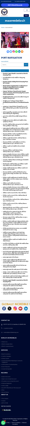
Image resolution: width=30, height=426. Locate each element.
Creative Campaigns (6, 356)
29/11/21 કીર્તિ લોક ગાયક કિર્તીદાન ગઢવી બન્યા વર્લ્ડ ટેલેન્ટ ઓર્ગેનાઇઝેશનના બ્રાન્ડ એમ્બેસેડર (15, 208)
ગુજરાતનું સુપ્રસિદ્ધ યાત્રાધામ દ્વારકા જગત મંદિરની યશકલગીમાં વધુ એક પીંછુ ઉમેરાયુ (15, 112)
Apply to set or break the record (9, 378)
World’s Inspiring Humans (7, 346)
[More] (22, 51)
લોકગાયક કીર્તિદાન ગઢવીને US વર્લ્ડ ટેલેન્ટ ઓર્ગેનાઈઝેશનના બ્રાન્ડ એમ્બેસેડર (13, 150)
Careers (3, 400)
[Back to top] (27, 421)
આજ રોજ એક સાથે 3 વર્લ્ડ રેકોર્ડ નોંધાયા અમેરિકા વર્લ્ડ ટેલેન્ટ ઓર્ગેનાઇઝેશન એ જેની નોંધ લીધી (15, 276)
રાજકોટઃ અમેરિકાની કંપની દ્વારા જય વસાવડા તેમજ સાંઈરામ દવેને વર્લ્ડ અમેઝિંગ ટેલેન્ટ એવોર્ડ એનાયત (15, 248)
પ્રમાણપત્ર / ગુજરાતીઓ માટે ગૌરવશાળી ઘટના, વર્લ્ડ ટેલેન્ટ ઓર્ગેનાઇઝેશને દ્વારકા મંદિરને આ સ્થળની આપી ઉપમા (15, 108)
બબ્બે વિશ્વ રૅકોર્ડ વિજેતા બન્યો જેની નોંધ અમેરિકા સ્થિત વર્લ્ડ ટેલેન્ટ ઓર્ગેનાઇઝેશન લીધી (16, 244)
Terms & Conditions (16, 422)
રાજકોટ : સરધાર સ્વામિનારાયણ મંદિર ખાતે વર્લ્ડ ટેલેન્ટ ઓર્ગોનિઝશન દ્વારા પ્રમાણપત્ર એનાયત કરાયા (15, 272)
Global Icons (4, 341)
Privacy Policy (7, 422)
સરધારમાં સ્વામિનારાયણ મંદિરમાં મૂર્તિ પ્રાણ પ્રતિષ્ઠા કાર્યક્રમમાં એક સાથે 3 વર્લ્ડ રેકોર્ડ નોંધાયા (15, 284)
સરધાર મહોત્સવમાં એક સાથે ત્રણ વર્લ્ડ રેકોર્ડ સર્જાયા (15, 269)
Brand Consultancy (6, 354)
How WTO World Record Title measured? (11, 387)
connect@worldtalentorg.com (10, 332)
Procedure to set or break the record (10, 381)
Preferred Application (7, 383)
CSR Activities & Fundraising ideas (9, 364)
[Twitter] (10, 51)
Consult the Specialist (7, 368)
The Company (5, 398)
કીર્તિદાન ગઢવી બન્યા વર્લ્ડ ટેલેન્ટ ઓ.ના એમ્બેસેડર (14, 192)
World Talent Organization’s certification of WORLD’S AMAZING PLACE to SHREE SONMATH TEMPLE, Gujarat (15, 87)
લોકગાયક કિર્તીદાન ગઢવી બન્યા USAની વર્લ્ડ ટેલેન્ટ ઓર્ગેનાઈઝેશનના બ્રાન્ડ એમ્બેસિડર (15, 134)
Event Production (6, 366)
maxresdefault (4, 61)
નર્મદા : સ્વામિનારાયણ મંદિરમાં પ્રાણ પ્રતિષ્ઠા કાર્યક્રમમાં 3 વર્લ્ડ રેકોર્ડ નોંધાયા (13, 289)
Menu (26, 15)
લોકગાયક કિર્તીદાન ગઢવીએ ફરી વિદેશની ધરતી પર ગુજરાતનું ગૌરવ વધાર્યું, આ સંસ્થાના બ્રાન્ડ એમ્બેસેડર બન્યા (15, 173)
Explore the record (6, 376)
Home (2, 27)
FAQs (3, 390)
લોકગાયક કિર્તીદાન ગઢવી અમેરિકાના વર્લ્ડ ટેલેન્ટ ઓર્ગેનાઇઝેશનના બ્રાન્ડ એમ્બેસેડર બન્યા (14, 142)
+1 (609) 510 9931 (19, 1)
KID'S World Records (15, 5)
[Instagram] (13, 51)
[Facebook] (8, 51)
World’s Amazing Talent (7, 344)
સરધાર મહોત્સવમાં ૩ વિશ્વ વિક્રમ (10, 257)
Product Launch (5, 358)
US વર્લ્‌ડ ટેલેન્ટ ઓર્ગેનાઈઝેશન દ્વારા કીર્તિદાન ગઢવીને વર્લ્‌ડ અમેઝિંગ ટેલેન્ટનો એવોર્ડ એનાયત (15, 164)
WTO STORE (5, 403)
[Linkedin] (19, 51)
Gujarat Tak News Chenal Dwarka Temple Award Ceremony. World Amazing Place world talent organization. (16, 93)
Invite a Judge (5, 385)
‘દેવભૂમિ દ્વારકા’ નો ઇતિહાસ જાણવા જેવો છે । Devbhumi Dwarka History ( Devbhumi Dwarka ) (16, 102)
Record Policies (5, 392)
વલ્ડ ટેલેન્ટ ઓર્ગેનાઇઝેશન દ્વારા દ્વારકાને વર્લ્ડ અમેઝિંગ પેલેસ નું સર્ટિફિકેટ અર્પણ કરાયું (15, 124)
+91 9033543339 (5, 1)
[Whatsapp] (16, 51)
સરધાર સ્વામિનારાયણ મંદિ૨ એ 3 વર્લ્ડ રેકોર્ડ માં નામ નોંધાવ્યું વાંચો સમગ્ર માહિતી (14, 266)
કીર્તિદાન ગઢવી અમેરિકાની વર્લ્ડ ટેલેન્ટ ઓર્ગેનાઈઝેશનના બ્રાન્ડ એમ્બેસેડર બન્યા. (13, 183)
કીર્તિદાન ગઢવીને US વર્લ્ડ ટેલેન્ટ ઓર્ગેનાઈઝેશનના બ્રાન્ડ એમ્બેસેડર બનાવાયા (14, 138)
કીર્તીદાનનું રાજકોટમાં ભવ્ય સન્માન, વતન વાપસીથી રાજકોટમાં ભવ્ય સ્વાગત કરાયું (15, 229)
